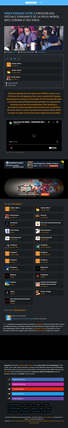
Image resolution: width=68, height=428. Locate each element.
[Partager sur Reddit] (15, 58)
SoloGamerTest (59, 421)
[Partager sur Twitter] (11, 58)
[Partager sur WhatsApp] (19, 58)
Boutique (33, 408)
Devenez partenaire (34, 423)
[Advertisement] (34, 173)
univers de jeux (41, 331)
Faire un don (46, 411)
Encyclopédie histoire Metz (47, 421)
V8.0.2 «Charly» (47, 417)
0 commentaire (42, 52)
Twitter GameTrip (18, 394)
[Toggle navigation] (41, 2)
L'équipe (46, 405)
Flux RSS (26, 408)
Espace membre (36, 411)
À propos (41, 408)
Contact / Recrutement (14, 405)
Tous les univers (25, 411)
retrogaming (39, 324)
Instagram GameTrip (19, 384)
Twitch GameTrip (18, 398)
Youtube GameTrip (18, 389)
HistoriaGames (35, 421)
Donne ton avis (12, 85)
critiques (30, 365)
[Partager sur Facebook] (7, 58)
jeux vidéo (7, 372)
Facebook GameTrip (19, 379)
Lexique (25, 405)
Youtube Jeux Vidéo (25, 421)
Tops (31, 405)
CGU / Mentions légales (14, 408)
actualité (21, 365)
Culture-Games (15, 421)
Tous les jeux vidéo (13, 411)
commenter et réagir (39, 328)
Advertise (38, 405)
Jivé (13, 52)
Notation (48, 408)
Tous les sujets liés (13, 83)
